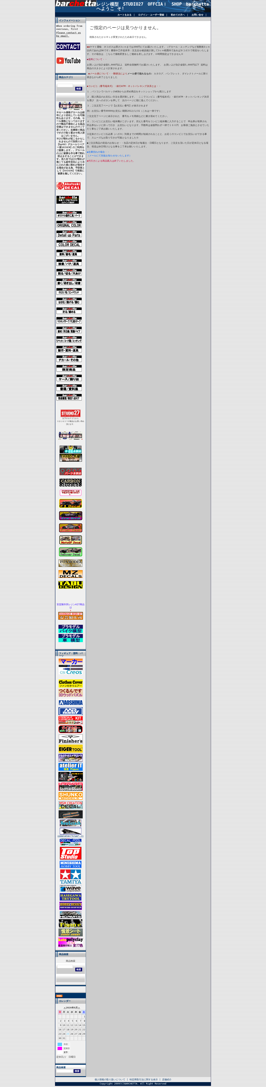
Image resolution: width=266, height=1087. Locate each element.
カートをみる (124, 14)
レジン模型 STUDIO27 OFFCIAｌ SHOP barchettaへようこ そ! (152, 6)
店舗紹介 (167, 1079)
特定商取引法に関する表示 (144, 1079)
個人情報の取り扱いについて (110, 1079)
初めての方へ (178, 14)
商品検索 (70, 961)
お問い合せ (197, 14)
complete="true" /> (71, 836)
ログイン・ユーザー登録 (151, 14)
